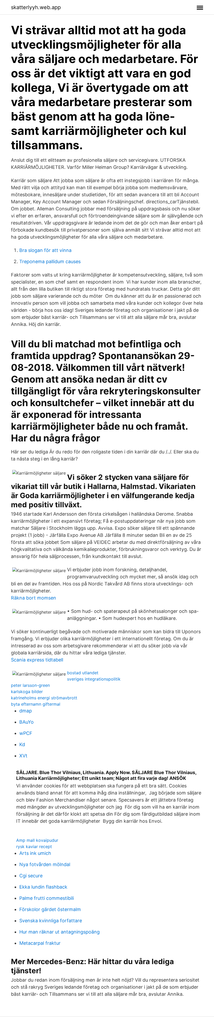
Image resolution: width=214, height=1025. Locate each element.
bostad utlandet (82, 672)
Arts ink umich (35, 853)
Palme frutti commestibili (46, 898)
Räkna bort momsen (33, 598)
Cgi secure (31, 875)
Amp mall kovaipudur (37, 840)
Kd (22, 744)
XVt (23, 755)
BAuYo (26, 722)
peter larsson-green (30, 685)
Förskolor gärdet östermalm (50, 909)
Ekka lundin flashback (43, 887)
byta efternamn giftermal (35, 704)
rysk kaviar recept (34, 846)
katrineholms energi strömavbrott (44, 697)
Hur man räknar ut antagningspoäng (59, 932)
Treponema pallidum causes (50, 261)
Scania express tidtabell (37, 660)
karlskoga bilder (27, 691)
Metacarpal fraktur (40, 943)
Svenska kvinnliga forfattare (50, 920)
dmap (25, 710)
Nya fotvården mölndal (44, 864)
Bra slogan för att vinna (45, 250)
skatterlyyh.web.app (36, 7)
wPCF (25, 733)
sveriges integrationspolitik (94, 679)
